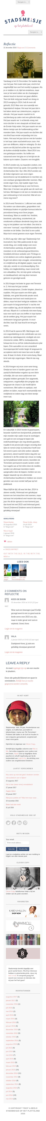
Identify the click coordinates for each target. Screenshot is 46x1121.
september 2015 (12, 1040)
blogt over (21, 48)
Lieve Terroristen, (16, 578)
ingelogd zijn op (19, 668)
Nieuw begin (8, 531)
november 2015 (12, 1033)
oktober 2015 (11, 1037)
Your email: (10, 839)
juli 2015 (9, 1048)
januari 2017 (10, 1000)
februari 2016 (11, 1022)
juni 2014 (9, 1095)
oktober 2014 (11, 1080)
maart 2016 (10, 1019)
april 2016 (9, 1015)
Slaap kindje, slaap (30, 522)
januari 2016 (10, 1026)
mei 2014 (9, 1099)
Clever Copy (30, 744)
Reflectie (10, 44)
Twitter (8, 823)
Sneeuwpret (11, 549)
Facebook (14, 823)
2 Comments (30, 48)
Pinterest (25, 823)
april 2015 (9, 1059)
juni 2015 (9, 1051)
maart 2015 (10, 1062)
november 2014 (12, 1077)
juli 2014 (9, 1091)
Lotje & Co (22, 758)
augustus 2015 (11, 1044)
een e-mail (12, 975)
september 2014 (12, 1084)
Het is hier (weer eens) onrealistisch (19, 784)
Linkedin (19, 823)
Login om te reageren (14, 629)
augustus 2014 (11, 1088)
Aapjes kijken (11, 791)
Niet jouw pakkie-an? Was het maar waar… (22, 798)
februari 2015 (11, 1066)
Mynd (16, 753)
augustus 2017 (11, 997)
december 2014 (12, 1073)
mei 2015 (9, 1055)
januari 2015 (10, 1070)
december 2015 (12, 1029)
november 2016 (12, 1004)
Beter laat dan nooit (13, 804)
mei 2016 (9, 1011)
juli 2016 (9, 1008)
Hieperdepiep (9, 522)
